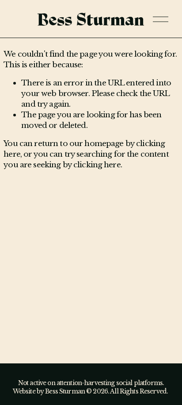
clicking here (97, 165)
